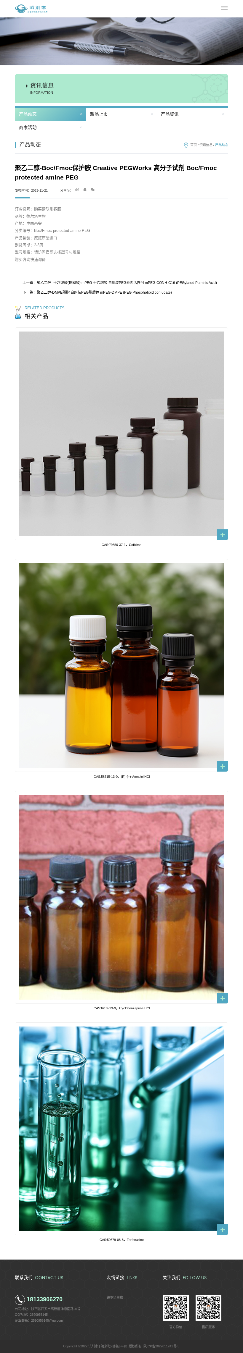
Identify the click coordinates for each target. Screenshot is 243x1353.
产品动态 (28, 114)
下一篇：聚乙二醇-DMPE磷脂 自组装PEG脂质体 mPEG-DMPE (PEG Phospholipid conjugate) (97, 292)
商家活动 (28, 127)
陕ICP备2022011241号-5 (161, 1346)
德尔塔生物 (115, 1297)
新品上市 (99, 114)
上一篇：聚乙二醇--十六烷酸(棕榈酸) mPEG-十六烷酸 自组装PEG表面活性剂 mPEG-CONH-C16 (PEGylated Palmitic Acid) (120, 283)
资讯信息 (205, 145)
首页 (193, 145)
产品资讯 (170, 114)
